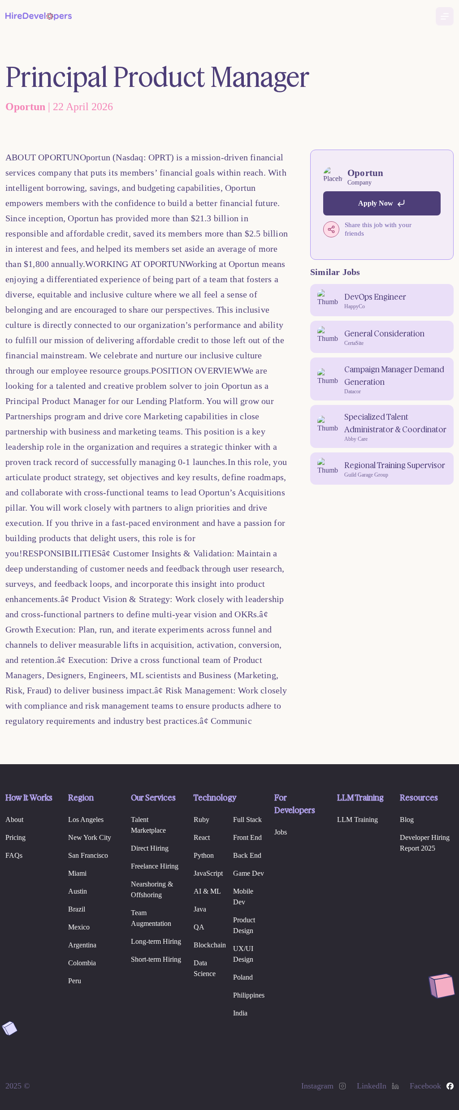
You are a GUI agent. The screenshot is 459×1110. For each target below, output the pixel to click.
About (14, 819)
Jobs (280, 832)
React (202, 837)
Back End (247, 855)
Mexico (79, 927)
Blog (407, 819)
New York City (89, 837)
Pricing (15, 837)
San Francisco (88, 855)
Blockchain (210, 945)
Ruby (201, 819)
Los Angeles (86, 819)
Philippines (248, 995)
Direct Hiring (150, 848)
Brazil (76, 909)
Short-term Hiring (156, 959)
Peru (74, 981)
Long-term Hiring (156, 941)
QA (199, 927)
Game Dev (248, 873)
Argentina (82, 945)
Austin (77, 891)
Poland (243, 977)
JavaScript (208, 873)
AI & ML (207, 891)
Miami (77, 873)
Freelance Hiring (154, 866)
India (240, 1013)
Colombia (82, 963)
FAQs (13, 855)
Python (204, 855)
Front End (247, 837)
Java (200, 909)
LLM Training (357, 819)
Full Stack (247, 819)
